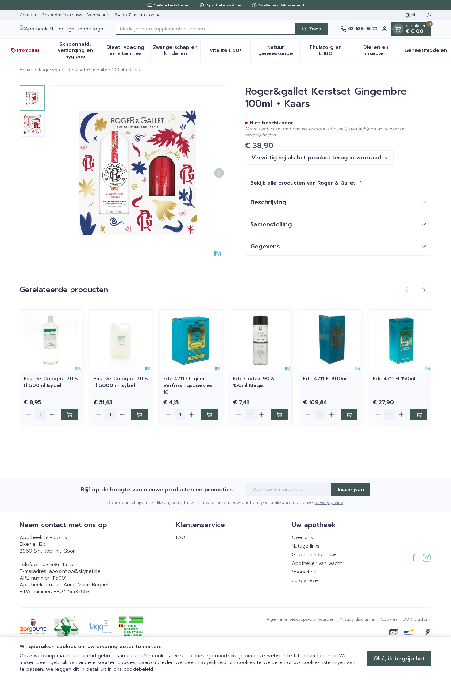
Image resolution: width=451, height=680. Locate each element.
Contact (28, 15)
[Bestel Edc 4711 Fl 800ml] (349, 414)
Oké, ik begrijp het (399, 658)
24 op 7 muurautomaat (138, 15)
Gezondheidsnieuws (61, 15)
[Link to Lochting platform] (427, 632)
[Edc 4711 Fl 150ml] (400, 341)
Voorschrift (98, 15)
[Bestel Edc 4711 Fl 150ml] (418, 414)
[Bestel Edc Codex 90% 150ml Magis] (279, 414)
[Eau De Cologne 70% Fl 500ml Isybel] (51, 341)
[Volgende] (219, 173)
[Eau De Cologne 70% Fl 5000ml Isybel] (121, 341)
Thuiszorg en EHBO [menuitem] (329, 50)
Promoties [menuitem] (28, 50)
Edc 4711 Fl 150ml (394, 378)
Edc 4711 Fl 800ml (325, 378)
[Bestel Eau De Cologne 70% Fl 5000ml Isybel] (139, 414)
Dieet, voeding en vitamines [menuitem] (128, 50)
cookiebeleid (138, 669)
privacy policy (328, 502)
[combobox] (205, 29)
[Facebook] (413, 557)
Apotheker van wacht (317, 563)
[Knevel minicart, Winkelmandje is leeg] (397, 28)
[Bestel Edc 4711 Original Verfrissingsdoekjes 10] (209, 414)
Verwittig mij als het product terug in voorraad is (319, 157)
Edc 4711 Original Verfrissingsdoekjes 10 (187, 385)
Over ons (302, 537)
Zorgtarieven (306, 580)
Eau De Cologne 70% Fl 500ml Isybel (51, 382)
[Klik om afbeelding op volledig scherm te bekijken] (138, 173)
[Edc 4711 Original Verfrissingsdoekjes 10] (191, 341)
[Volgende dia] (424, 289)
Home (26, 70)
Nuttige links (305, 546)
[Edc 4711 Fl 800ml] (330, 341)
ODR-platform (417, 619)
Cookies (389, 619)
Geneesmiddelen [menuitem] (427, 52)
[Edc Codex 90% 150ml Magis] (260, 341)
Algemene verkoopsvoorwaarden (300, 619)
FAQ (180, 537)
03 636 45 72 (58, 564)
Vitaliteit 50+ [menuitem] (230, 52)
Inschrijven (351, 489)
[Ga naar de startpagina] (61, 28)
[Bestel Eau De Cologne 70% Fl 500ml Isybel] (69, 414)
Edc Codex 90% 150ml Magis (253, 382)
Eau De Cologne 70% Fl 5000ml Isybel (121, 382)
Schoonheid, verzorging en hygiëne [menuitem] (79, 50)
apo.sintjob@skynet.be (75, 571)
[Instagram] (426, 557)
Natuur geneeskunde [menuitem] (279, 50)
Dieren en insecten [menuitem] (382, 50)
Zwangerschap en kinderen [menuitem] (176, 50)
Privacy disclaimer (357, 619)
